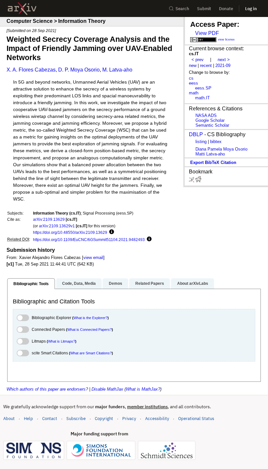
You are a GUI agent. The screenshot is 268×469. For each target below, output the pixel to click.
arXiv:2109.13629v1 (57, 226)
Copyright (104, 418)
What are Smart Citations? (91, 353)
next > (224, 59)
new (192, 65)
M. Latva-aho (117, 70)
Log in (251, 8)
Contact (49, 418)
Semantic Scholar (212, 125)
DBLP (196, 134)
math (193, 92)
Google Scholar (210, 120)
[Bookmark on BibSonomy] (192, 180)
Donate (226, 8)
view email (93, 257)
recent (206, 65)
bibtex (216, 141)
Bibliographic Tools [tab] (31, 284)
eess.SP (203, 88)
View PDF (207, 33)
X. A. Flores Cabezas (31, 70)
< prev (198, 59)
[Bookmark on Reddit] (198, 180)
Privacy (129, 418)
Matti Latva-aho (210, 154)
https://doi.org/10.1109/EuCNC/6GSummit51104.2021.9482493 (89, 239)
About (9, 418)
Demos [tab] (115, 283)
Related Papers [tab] (149, 283)
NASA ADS (206, 115)
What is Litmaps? (61, 341)
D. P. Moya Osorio (79, 70)
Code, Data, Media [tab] (79, 283)
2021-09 (222, 65)
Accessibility (157, 418)
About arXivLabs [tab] (192, 283)
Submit (204, 8)
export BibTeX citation (213, 162)
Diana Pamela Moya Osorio (221, 149)
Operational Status (196, 418)
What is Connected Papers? (89, 330)
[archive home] (22, 8)
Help (28, 418)
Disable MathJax (107, 389)
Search (182, 8)
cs (191, 78)
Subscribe (76, 418)
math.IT (202, 97)
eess (193, 83)
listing (201, 141)
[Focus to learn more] (110, 232)
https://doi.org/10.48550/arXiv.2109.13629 (70, 232)
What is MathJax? (143, 389)
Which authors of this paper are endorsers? (47, 389)
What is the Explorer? (91, 318)
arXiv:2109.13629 (49, 219)
